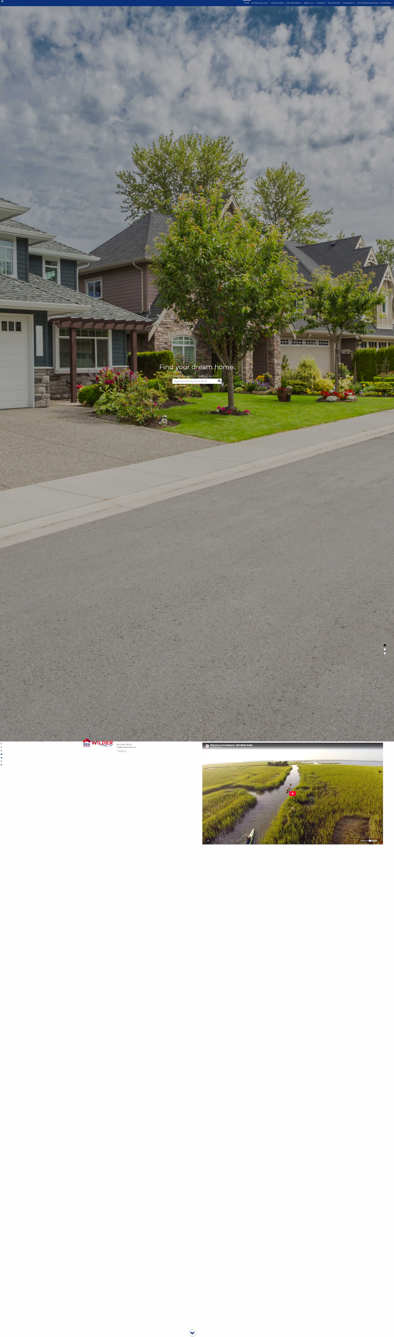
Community (349, 4)
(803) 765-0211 (127, 744)
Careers (321, 4)
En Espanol (385, 3)
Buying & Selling (260, 4)
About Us (309, 4)
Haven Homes (277, 3)
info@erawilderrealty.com (126, 747)
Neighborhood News (367, 3)
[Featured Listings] (384, 649)
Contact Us (122, 751)
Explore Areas (294, 4)
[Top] (384, 645)
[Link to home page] (10, 3)
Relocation (334, 4)
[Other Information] (384, 653)
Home (246, 3)
